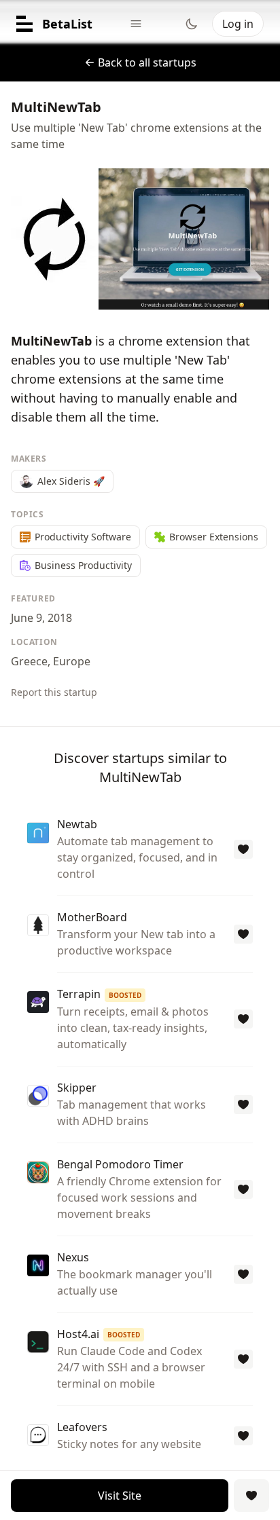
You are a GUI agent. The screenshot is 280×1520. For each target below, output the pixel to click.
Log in (237, 23)
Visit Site (119, 1495)
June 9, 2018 (41, 617)
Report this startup (54, 692)
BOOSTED (125, 995)
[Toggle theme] (191, 24)
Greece (29, 661)
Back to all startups (147, 62)
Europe (71, 661)
